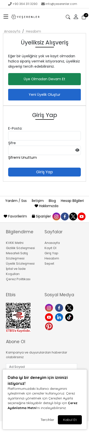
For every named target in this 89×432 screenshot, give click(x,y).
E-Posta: (15, 128)
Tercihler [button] (47, 419)
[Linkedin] (60, 317)
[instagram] (56, 216)
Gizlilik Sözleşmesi (20, 248)
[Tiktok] (70, 317)
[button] (5, 17)
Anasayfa (12, 31)
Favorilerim (17, 216)
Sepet (49, 263)
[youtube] (81, 216)
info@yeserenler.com (61, 4)
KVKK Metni (14, 242)
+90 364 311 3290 (25, 4)
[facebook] (64, 216)
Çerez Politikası (18, 279)
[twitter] (73, 216)
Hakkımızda (48, 205)
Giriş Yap (51, 253)
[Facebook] (60, 307)
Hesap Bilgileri (72, 200)
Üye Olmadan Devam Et (44, 79)
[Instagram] (49, 307)
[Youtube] (49, 317)
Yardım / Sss (16, 200)
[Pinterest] (49, 326)
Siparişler (43, 216)
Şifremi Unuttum (22, 157)
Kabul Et (70, 419)
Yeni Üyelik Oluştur (44, 94)
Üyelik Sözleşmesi (20, 263)
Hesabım (33, 31)
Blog (53, 200)
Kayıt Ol (50, 248)
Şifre (12, 142)
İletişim (38, 200)
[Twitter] (70, 307)
